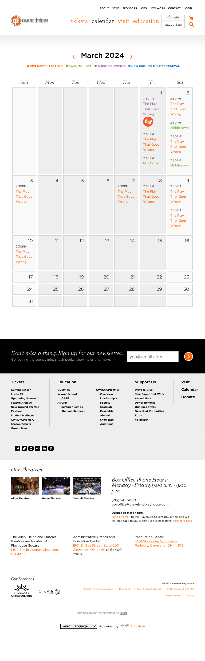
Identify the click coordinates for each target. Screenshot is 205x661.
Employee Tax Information (98, 589)
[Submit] (188, 360)
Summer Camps (72, 406)
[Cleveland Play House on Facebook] (17, 450)
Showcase (107, 419)
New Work (157, 8)
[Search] (191, 25)
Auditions (106, 423)
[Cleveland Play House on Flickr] (37, 450)
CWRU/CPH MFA (22, 419)
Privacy (190, 595)
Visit (123, 21)
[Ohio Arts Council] (49, 593)
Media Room (173, 595)
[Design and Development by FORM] (102, 614)
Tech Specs (125, 589)
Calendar (103, 21)
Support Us (173, 24)
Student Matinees (22, 415)
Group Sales (19, 428)
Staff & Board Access (149, 589)
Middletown (152, 163)
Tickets (79, 21)
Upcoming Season (23, 398)
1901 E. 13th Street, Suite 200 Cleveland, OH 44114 (96, 547)
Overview (63, 389)
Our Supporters (145, 406)
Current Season (21, 389)
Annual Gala (143, 398)
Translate (137, 626)
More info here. (182, 520)
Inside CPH (18, 394)
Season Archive (21, 402)
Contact (174, 8)
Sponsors (130, 8)
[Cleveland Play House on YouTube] (44, 450)
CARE (65, 398)
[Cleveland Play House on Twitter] (24, 450)
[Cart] (191, 18)
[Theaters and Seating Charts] (25, 493)
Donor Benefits (145, 402)
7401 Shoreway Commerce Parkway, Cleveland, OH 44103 (159, 543)
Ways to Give (144, 389)
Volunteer (141, 419)
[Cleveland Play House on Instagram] (31, 450)
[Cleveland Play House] (29, 21)
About (104, 8)
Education (146, 21)
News (116, 8)
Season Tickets (21, 423)
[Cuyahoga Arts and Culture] (21, 593)
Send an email (121, 516)
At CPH (62, 402)
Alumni (105, 415)
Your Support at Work (149, 394)
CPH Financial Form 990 (180, 589)
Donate (173, 17)
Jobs (143, 8)
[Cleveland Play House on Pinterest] (51, 450)
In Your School (67, 394)
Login (188, 8)
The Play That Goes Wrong (151, 109)
